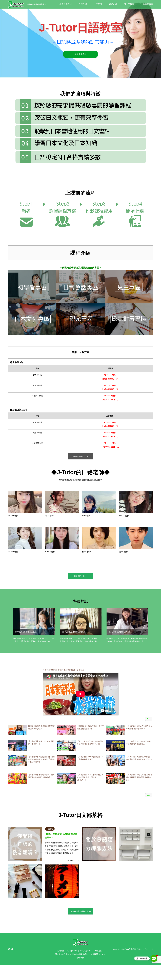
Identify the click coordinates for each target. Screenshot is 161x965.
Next (148, 719)
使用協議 (98, 951)
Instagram (9, 949)
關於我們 (60, 951)
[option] (80, 39)
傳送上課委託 (80, 54)
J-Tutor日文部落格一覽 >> (80, 911)
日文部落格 (129, 4)
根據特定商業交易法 (80, 954)
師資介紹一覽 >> (80, 576)
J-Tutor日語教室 (129, 949)
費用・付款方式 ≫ (80, 456)
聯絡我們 (80, 958)
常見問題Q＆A (85, 951)
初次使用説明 (65, 4)
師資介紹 (113, 4)
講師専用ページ (97, 954)
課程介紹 (83, 4)
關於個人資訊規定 (62, 954)
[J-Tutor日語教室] (16, 4)
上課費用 (98, 4)
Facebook (12, 949)
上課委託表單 (147, 4)
